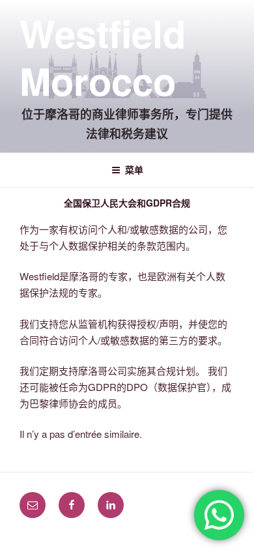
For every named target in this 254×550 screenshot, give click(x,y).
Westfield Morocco (103, 57)
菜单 (134, 169)
